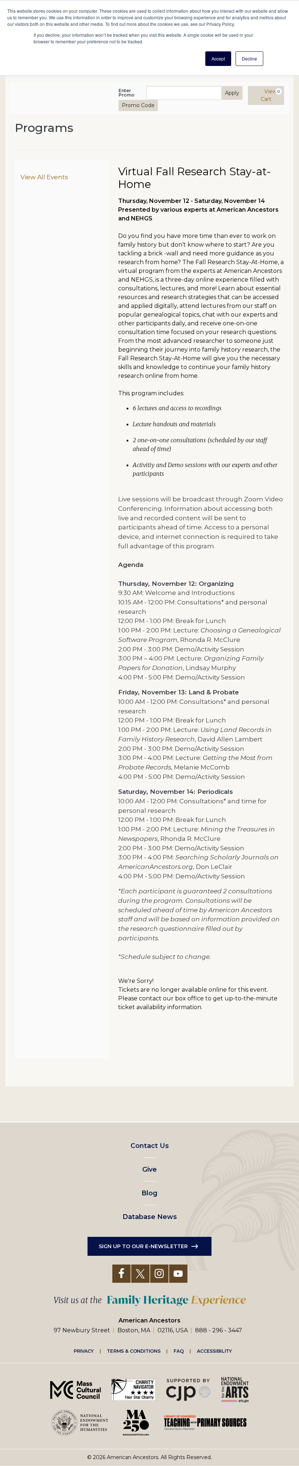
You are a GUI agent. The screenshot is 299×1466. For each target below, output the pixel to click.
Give (149, 1169)
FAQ (179, 1351)
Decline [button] (249, 58)
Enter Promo (127, 93)
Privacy (84, 1351)
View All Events (44, 177)
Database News (150, 1217)
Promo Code (138, 105)
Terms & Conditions (133, 1351)
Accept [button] (218, 58)
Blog (149, 1193)
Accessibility (214, 1351)
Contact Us (150, 1146)
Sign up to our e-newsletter (143, 1246)
